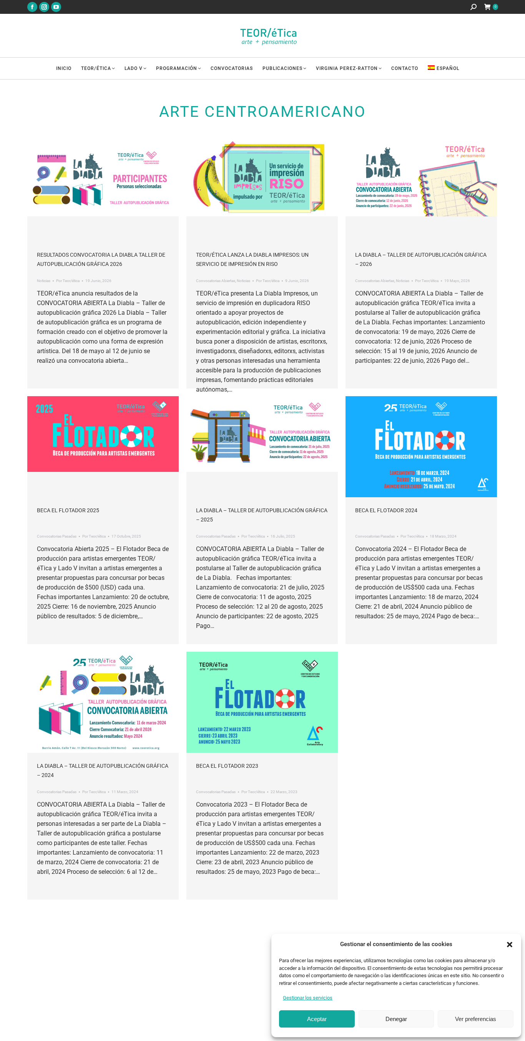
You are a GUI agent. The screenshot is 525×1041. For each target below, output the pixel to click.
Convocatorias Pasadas (56, 536)
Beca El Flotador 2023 (227, 766)
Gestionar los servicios (307, 998)
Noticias (43, 281)
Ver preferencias (475, 1019)
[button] (509, 944)
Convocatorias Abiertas (215, 281)
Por (68, 281)
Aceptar (317, 1019)
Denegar (396, 1019)
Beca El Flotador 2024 (386, 510)
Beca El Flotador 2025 (68, 510)
